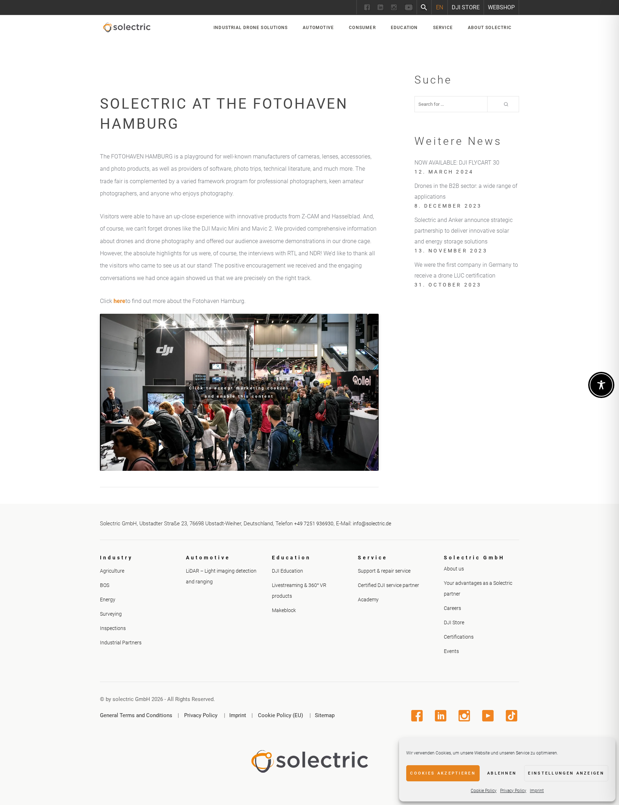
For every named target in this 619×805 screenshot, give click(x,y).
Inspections (113, 628)
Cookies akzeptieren (443, 773)
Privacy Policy (513, 790)
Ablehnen (502, 773)
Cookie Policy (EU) (280, 715)
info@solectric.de (372, 523)
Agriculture (112, 571)
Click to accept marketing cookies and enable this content (239, 392)
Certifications (459, 637)
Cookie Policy (483, 790)
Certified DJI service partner (388, 585)
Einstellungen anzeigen (566, 773)
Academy (368, 599)
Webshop (501, 7)
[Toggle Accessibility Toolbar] (601, 385)
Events (451, 651)
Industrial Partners (120, 642)
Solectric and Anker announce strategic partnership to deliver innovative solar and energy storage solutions (463, 231)
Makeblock (284, 610)
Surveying (111, 614)
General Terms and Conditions (136, 715)
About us (454, 569)
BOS (104, 585)
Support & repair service (384, 571)
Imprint (537, 790)
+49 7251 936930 (314, 523)
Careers (452, 608)
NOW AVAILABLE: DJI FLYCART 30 (456, 162)
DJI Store (466, 7)
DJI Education (287, 571)
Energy (107, 599)
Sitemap (325, 715)
